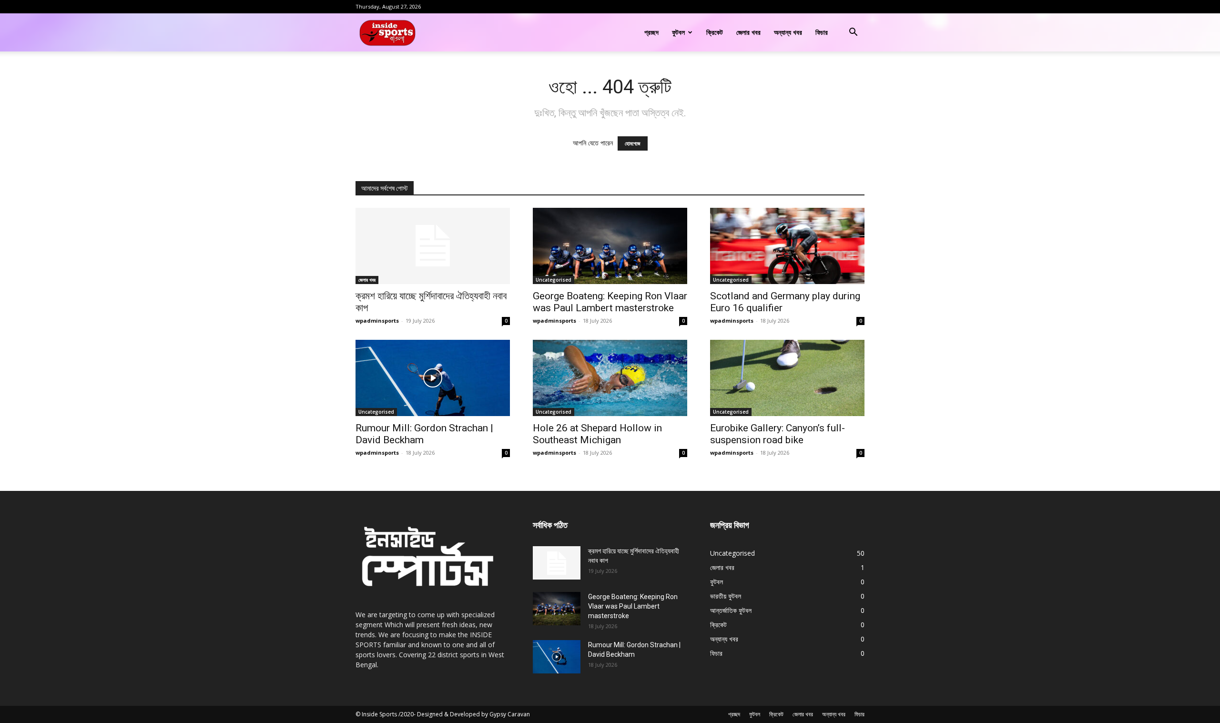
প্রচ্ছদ (651, 32)
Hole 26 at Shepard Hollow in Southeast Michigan (597, 434)
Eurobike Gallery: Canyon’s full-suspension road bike (777, 434)
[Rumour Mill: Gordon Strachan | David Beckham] (433, 378)
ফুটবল (678, 32)
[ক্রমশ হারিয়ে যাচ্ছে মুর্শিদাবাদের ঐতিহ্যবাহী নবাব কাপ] (433, 246)
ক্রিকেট (714, 32)
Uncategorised (553, 279)
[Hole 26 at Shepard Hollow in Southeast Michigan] (610, 378)
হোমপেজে (632, 143)
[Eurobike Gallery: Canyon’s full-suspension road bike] (787, 378)
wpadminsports (377, 320)
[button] (853, 33)
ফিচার (821, 32)
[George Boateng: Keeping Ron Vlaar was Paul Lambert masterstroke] (610, 246)
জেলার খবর (748, 32)
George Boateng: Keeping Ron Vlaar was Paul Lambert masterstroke (610, 302)
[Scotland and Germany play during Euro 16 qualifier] (787, 246)
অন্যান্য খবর (788, 32)
